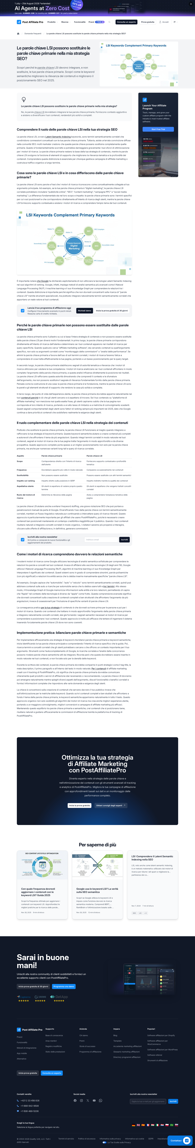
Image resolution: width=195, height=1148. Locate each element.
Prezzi (19, 1037)
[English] (138, 1125)
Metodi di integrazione (26, 1048)
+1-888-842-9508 (30, 1106)
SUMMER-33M (28, 13)
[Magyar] (152, 1125)
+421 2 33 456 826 (30, 1100)
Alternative (21, 1059)
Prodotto (51, 22)
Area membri (51, 1041)
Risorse (64, 22)
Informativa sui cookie (134, 1139)
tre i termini (108, 586)
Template (117, 1041)
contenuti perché (29, 397)
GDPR (150, 1139)
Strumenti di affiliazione (157, 1060)
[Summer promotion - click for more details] (97, 8)
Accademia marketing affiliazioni (127, 1046)
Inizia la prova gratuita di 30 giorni (112, 310)
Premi (81, 1041)
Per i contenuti (99, 668)
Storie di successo (87, 1046)
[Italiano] (157, 1125)
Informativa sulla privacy (110, 1139)
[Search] (111, 22)
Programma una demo (64, 986)
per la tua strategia (50, 607)
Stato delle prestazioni (55, 1052)
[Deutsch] (133, 1125)
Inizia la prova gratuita (79, 805)
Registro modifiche (54, 1046)
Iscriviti (124, 539)
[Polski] (167, 1125)
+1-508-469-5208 (30, 1111)
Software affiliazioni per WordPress (162, 1049)
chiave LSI (39, 112)
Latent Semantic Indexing (58, 136)
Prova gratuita (147, 22)
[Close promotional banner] (191, 4)
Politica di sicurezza (86, 1139)
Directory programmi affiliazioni (126, 1057)
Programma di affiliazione (90, 1052)
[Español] (143, 1125)
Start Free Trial (158, 129)
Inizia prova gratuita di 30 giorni (33, 986)
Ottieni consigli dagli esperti (109, 805)
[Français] (148, 1125)
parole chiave (45, 67)
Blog (115, 1035)
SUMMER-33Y (54, 13)
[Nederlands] (162, 1125)
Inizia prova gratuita (28, 1073)
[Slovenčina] (176, 1125)
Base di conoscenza (54, 1035)
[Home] (18, 33)
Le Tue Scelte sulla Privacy (119, 1142)
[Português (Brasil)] (171, 1125)
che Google (42, 281)
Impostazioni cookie (166, 1139)
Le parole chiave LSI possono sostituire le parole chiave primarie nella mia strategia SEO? (86, 33)
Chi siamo (83, 1035)
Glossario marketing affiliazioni (126, 1052)
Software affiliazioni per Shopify (161, 1035)
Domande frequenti (33, 33)
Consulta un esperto (126, 22)
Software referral (154, 1055)
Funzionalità (22, 1042)
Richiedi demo (84, 310)
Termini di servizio (66, 1139)
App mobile (22, 1053)
